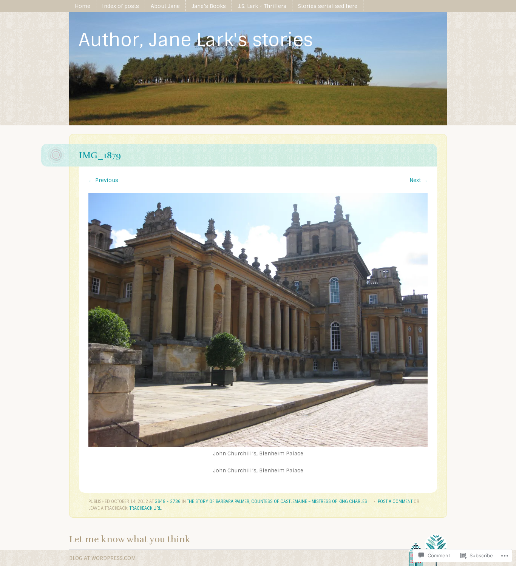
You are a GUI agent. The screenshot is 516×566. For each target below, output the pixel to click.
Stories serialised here (327, 6)
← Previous (103, 180)
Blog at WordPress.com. (103, 558)
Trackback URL (145, 508)
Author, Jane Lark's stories (196, 40)
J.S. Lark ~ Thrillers (262, 6)
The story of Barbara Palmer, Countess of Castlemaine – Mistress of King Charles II (279, 501)
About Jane (165, 6)
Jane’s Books (209, 6)
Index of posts (120, 6)
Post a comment (395, 501)
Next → (418, 180)
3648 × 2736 (168, 501)
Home (82, 6)
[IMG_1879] (258, 445)
